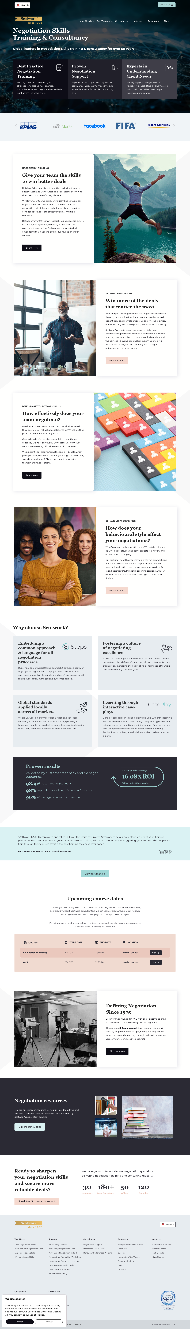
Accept (20, 1321)
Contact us (165, 5)
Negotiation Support (92, 1244)
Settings (49, 1321)
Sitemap (78, 1324)
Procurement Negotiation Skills (28, 1249)
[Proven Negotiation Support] (95, 79)
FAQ (120, 1265)
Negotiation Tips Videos (128, 1257)
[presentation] (16, 126)
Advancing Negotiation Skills (62, 1249)
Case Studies (158, 1257)
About (167, 21)
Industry (138, 21)
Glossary (122, 1269)
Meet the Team (159, 1249)
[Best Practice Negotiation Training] (40, 79)
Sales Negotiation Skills (25, 1244)
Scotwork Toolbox (126, 1261)
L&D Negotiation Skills (24, 1253)
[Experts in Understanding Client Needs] (149, 79)
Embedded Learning (58, 1273)
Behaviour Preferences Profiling (97, 1253)
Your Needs (86, 21)
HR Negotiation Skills (24, 1257)
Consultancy (121, 21)
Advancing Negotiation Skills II (63, 1253)
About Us (156, 1239)
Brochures (122, 1249)
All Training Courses (58, 1244)
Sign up (155, 953)
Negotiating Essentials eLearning (64, 1261)
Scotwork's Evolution (162, 1244)
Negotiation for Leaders (59, 1269)
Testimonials (158, 1253)
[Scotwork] (28, 1224)
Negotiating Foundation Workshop (65, 1257)
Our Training (103, 21)
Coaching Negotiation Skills (61, 1265)
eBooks (121, 1253)
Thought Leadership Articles (130, 1244)
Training (53, 1239)
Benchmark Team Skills (94, 1249)
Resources (153, 21)
